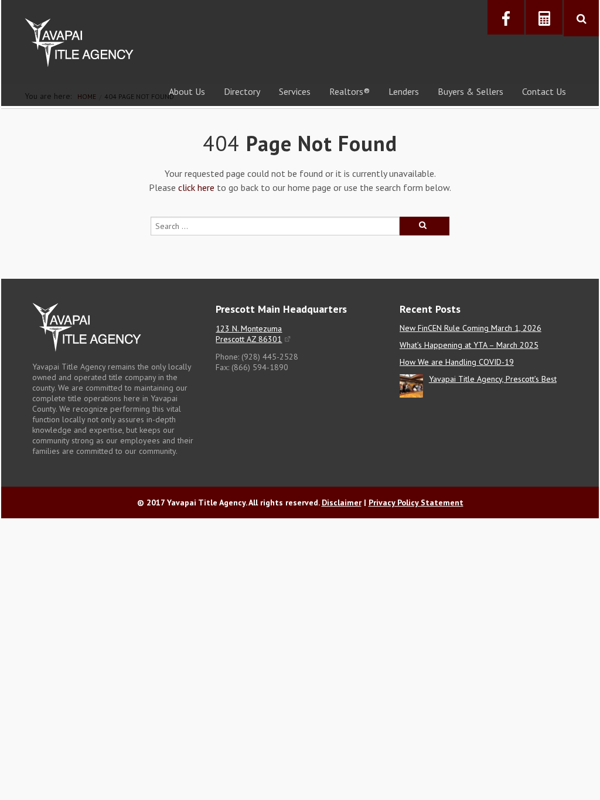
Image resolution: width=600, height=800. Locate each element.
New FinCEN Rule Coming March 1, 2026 (470, 328)
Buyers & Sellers (470, 91)
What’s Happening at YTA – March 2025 (469, 345)
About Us (187, 91)
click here (196, 187)
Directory (242, 91)
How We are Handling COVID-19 (457, 362)
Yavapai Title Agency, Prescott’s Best (493, 379)
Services (295, 91)
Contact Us (544, 91)
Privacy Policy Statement (416, 502)
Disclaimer (342, 502)
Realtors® (349, 91)
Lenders (403, 91)
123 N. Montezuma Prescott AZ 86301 (249, 333)
